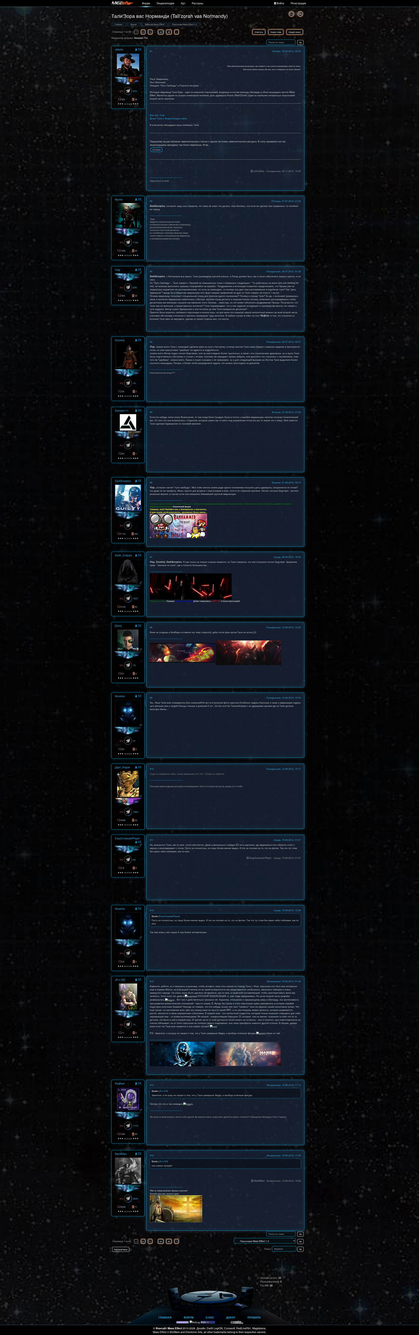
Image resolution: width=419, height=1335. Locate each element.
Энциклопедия (165, 3)
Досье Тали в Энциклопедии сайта (168, 118)
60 (136, 606)
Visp (117, 270)
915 (135, 91)
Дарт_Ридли (122, 767)
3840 (135, 1198)
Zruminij (119, 340)
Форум (146, 3)
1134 (135, 242)
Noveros (120, 696)
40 (136, 250)
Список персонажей (230, 601)
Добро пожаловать (202, 601)
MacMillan (121, 1154)
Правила (254, 1317)
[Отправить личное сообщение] (139, 49)
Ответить (259, 32)
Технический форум (182, 506)
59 (136, 1134)
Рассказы (197, 3)
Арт (183, 3)
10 (152, 768)
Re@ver (120, 1083)
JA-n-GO (120, 980)
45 (169, 32)
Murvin (119, 199)
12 (152, 910)
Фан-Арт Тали (157, 115)
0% (121, 91)
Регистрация (298, 3)
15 (134, 665)
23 (136, 295)
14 (152, 1085)
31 (134, 740)
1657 (135, 598)
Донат (230, 1317)
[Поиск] (300, 13)
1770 (135, 1125)
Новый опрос (295, 32)
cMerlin (119, 49)
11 (152, 839)
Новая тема (275, 32)
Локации (170, 601)
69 (136, 99)
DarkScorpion (123, 481)
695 (135, 287)
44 (161, 32)
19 (134, 383)
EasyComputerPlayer (127, 838)
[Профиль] (136, 50)
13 (152, 981)
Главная (165, 1317)
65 (134, 859)
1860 (135, 811)
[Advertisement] (266, 1258)
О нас (210, 1317)
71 (136, 1206)
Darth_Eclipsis (123, 555)
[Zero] (118, 626)
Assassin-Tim (141, 37)
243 (136, 533)
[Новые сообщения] (291, 13)
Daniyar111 (121, 410)
